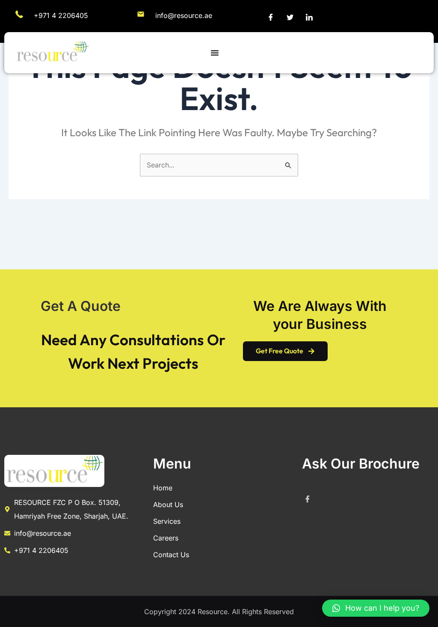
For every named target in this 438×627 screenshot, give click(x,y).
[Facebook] (270, 17)
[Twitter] (290, 17)
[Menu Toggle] (214, 52)
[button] (375, 608)
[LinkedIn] (309, 17)
